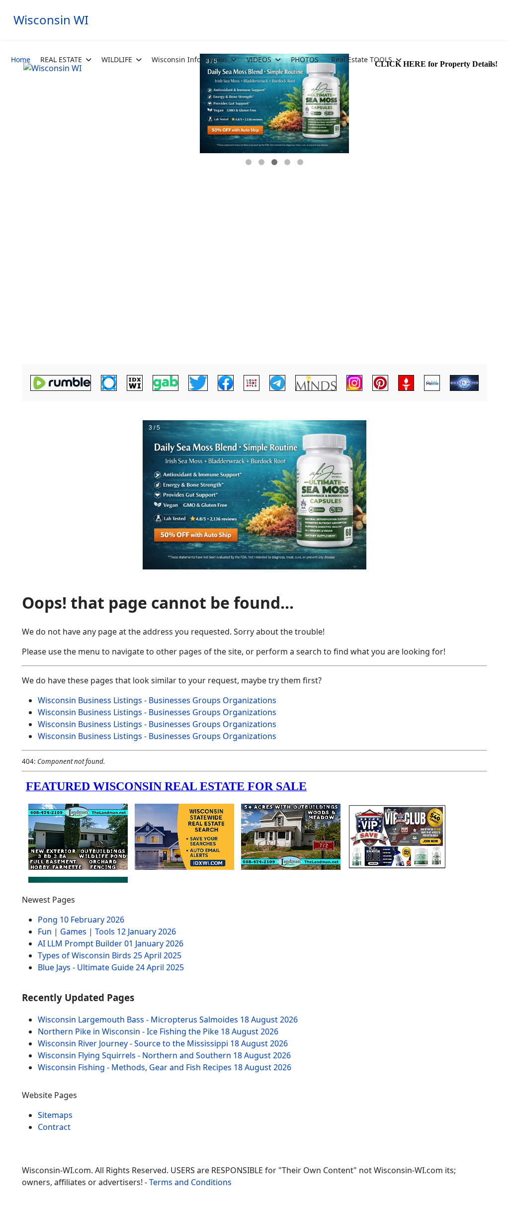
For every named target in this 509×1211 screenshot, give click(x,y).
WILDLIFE (116, 59)
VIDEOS (259, 59)
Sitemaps (55, 1115)
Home (20, 59)
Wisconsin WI (50, 20)
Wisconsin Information (189, 59)
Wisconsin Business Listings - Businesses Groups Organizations (157, 700)
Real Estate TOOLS (361, 59)
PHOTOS (305, 59)
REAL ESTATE (61, 59)
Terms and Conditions (190, 1182)
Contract (54, 1126)
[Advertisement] (254, 286)
